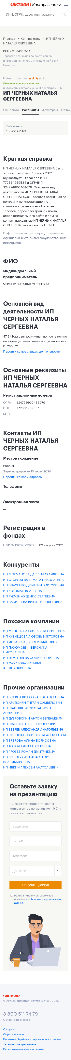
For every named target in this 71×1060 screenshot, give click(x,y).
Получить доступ (35, 885)
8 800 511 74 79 (20, 1013)
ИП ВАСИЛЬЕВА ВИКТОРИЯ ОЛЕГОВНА (33, 601)
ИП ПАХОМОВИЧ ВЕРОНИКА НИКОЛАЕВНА (25, 649)
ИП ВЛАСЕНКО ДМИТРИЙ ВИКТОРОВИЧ (33, 584)
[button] (57, 871)
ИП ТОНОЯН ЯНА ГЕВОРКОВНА (27, 745)
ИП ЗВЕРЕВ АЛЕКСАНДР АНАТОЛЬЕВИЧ (33, 728)
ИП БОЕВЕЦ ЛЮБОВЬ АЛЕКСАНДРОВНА (33, 696)
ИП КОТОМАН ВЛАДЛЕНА (22, 590)
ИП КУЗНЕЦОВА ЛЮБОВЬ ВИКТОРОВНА (33, 635)
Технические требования (19, 1044)
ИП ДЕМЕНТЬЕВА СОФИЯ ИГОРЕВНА (31, 657)
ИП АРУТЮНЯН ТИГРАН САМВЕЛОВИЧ (32, 702)
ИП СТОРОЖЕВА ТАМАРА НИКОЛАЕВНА (33, 579)
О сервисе (10, 1029)
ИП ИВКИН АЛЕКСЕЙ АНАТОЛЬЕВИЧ (31, 766)
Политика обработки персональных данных (32, 1039)
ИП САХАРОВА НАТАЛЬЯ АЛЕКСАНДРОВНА (22, 665)
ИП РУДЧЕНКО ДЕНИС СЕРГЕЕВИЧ (29, 595)
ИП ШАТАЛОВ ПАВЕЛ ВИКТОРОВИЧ (30, 723)
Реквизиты (30, 110)
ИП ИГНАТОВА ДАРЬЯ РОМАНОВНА (30, 641)
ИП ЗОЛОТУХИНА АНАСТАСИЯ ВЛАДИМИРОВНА (26, 759)
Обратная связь (13, 1034)
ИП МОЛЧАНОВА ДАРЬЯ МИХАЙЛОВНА (33, 573)
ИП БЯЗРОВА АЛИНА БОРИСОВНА (29, 739)
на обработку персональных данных (37, 900)
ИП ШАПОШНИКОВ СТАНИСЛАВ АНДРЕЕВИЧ (28, 710)
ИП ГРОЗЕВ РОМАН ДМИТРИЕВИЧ (29, 751)
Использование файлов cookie (23, 1049)
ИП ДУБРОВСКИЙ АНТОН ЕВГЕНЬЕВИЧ (32, 717)
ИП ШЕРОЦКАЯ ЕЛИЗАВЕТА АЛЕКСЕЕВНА (34, 734)
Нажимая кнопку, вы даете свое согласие (37, 898)
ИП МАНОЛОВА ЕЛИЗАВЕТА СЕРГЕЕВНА (34, 630)
